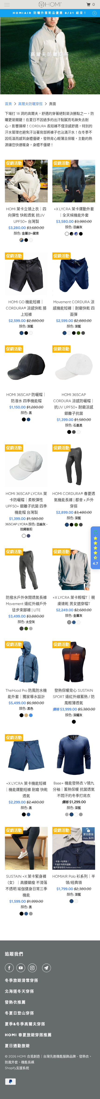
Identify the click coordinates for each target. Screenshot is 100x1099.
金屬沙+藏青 (21, 240)
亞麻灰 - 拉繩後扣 (24, 536)
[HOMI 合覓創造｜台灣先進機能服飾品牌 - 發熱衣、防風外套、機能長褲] (50, 4)
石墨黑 (26, 333)
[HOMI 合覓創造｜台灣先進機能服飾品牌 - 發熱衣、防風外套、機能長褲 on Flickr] (40, 967)
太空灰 (83, 333)
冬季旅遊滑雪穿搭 (21, 980)
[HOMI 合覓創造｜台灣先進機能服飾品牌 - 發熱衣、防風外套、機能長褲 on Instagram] (33, 967)
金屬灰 (69, 622)
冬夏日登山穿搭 (19, 1013)
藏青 (74, 622)
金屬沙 (26, 715)
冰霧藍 (31, 715)
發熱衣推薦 (15, 1002)
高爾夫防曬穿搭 (30, 104)
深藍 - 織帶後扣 (28, 536)
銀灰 (81, 814)
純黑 (67, 814)
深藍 (21, 333)
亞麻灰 (31, 240)
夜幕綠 (78, 333)
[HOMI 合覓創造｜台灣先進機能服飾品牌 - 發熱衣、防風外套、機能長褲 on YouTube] (21, 967)
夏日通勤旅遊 (17, 1046)
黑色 (21, 715)
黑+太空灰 (71, 234)
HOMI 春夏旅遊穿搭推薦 (28, 1035)
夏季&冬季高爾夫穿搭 (25, 1024)
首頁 (9, 104)
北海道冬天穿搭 (19, 991)
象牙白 (76, 814)
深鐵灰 (74, 722)
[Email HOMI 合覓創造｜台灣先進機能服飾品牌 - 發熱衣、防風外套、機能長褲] (47, 967)
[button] (95, 547)
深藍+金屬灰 (76, 234)
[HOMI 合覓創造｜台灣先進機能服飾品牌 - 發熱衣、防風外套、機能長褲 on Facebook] (10, 967)
